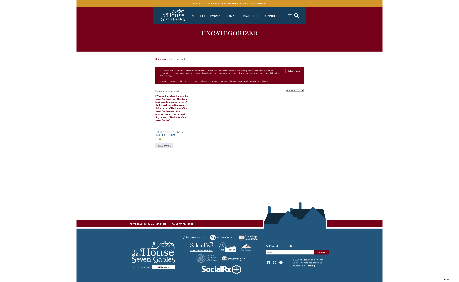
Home (158, 59)
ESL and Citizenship (243, 16)
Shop (165, 59)
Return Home (294, 70)
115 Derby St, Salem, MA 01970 (150, 223)
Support (270, 16)
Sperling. (310, 265)
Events (215, 16)
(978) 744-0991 (184, 223)
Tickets (198, 16)
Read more (164, 145)
